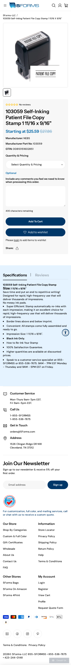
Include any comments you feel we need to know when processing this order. (35, 180)
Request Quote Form (50, 608)
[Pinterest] (37, 634)
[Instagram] (27, 634)
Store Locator (46, 530)
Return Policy (46, 548)
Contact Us (9, 561)
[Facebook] (17, 634)
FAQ (5, 567)
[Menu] (5, 5)
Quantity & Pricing (17, 155)
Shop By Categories (15, 530)
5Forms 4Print (11, 595)
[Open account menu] (60, 5)
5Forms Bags (11, 582)
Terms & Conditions (50, 561)
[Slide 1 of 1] (7, 92)
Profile (42, 601)
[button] (12, 104)
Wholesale (9, 548)
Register (43, 589)
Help (41, 555)
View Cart (44, 595)
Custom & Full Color (15, 536)
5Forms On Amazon (15, 589)
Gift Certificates (13, 542)
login (16, 240)
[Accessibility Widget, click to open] (65, 332)
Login (41, 582)
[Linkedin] (7, 634)
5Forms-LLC (9, 15)
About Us (8, 555)
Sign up (57, 484)
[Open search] (54, 5)
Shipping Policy (47, 542)
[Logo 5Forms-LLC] (28, 5)
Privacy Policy (46, 536)
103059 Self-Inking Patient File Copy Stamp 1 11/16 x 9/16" (32, 18)
